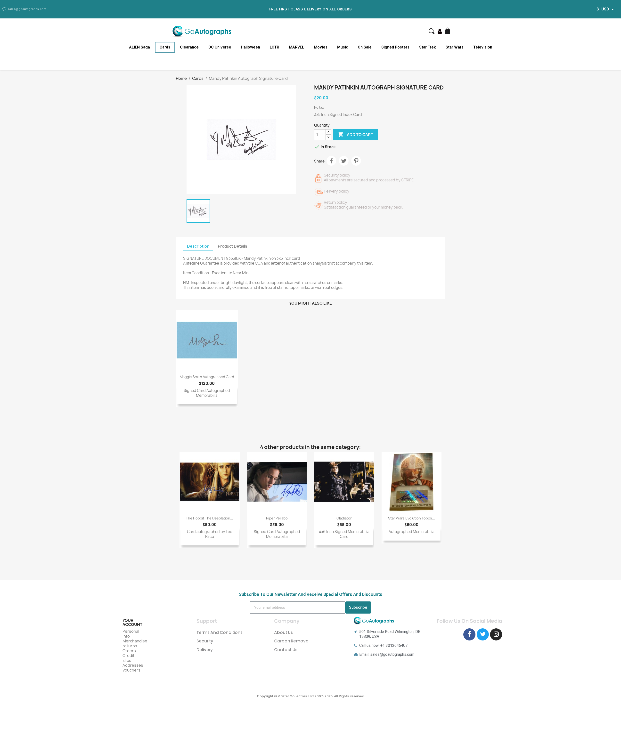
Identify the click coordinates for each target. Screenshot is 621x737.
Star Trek (427, 47)
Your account (132, 622)
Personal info (131, 634)
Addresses (133, 665)
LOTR (274, 47)
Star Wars (455, 47)
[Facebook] (469, 634)
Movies (320, 47)
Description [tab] (198, 246)
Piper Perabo (277, 518)
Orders (129, 650)
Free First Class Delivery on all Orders (310, 9)
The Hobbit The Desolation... (209, 518)
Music (342, 47)
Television (482, 47)
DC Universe (219, 47)
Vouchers (131, 670)
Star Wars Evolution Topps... (411, 518)
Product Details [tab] (232, 246)
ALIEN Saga (139, 47)
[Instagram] (496, 634)
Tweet (344, 161)
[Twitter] (483, 634)
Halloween (250, 47)
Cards (165, 47)
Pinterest (356, 161)
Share (331, 161)
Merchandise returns (135, 643)
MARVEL (296, 47)
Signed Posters (395, 47)
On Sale (365, 47)
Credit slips (129, 658)
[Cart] (448, 31)
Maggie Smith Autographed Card (207, 376)
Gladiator (344, 518)
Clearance (189, 47)
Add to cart (355, 134)
